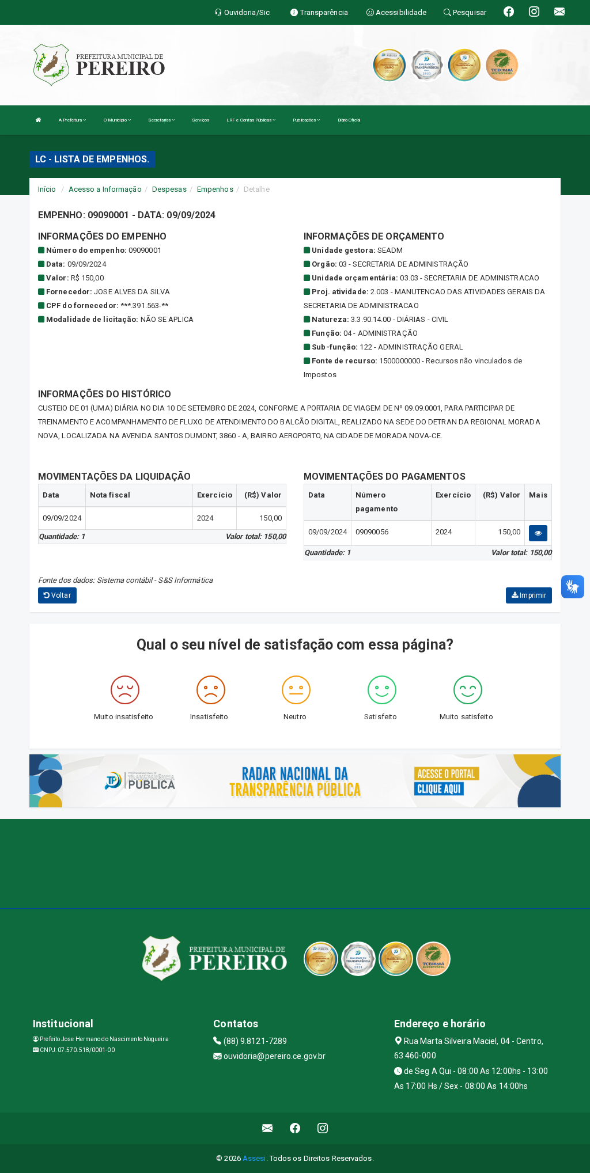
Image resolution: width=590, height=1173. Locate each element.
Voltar (60, 595)
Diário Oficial (349, 120)
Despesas (169, 189)
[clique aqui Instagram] (323, 1128)
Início (47, 189)
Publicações (305, 120)
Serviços (200, 120)
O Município (116, 120)
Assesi (254, 1158)
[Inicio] (38, 120)
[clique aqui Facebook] (295, 1128)
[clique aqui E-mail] (268, 1128)
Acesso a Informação (105, 189)
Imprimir (532, 595)
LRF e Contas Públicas (249, 120)
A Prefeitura (71, 120)
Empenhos (215, 189)
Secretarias (160, 120)
